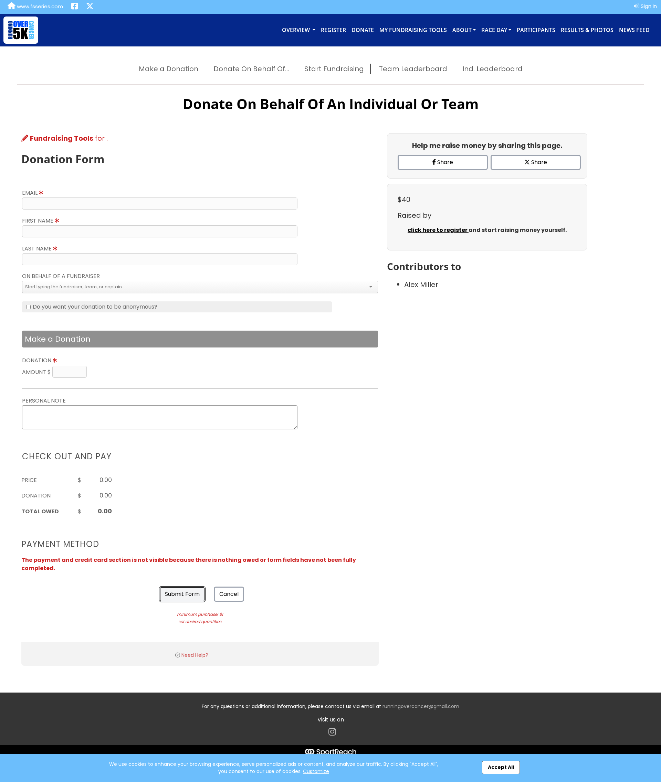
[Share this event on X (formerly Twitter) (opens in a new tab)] (90, 6)
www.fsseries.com (39, 6)
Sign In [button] (648, 6)
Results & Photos (587, 30)
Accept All (501, 767)
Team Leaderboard (413, 69)
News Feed (634, 30)
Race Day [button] (494, 30)
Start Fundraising (334, 69)
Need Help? (194, 655)
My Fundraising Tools (413, 30)
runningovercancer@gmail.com (420, 706)
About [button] (462, 30)
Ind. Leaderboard (492, 69)
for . (69, 138)
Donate (363, 30)
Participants (536, 30)
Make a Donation (168, 69)
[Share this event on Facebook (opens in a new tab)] (74, 6)
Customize (316, 771)
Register (333, 30)
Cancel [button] (229, 594)
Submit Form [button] (182, 594)
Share (444, 162)
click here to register (438, 230)
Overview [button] (296, 30)
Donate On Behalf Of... (251, 69)
